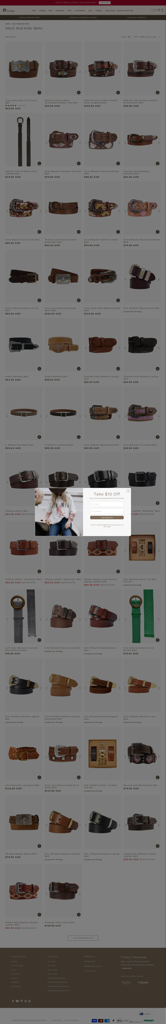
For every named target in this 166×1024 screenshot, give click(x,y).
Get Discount (107, 517)
